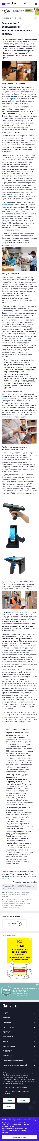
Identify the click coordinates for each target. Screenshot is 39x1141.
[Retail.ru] (11, 4)
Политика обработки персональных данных (17, 1092)
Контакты (9, 1106)
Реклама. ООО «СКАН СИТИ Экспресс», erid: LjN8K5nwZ (18, 887)
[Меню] (35, 3)
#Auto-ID (17, 893)
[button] (19, 1013)
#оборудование (26, 893)
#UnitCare (5, 896)
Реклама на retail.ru (8, 936)
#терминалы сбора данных (17, 894)
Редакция (23, 1100)
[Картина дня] (25, 4)
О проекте (9, 1100)
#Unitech (4, 894)
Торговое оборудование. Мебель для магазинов (16, 903)
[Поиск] (31, 3)
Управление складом (17, 905)
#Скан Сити (9, 893)
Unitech (5, 398)
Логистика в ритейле (13, 899)
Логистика (5, 905)
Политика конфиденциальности (16, 1087)
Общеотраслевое (27, 899)
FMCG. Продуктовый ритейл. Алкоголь (13, 901)
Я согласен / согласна (19, 1137)
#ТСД (28, 894)
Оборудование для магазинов (10, 907)
